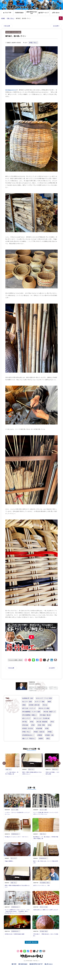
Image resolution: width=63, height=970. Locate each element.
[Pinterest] (29, 660)
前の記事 (7, 26)
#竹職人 (50, 732)
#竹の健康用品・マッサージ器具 (31, 711)
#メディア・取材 (39, 701)
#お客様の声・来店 (27, 698)
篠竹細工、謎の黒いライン (15, 36)
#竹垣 (31, 722)
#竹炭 (49, 725)
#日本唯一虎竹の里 (34, 705)
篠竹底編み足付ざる (10, 90)
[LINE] (33, 660)
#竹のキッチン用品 (44, 708)
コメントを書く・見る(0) (16, 660)
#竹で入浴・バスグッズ (28, 708)
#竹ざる (45, 705)
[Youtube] (41, 660)
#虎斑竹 (41, 738)
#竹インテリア (26, 718)
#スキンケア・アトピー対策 (44, 698)
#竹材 (32, 725)
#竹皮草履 (39, 728)
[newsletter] (55, 660)
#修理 (49, 701)
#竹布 (52, 722)
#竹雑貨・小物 (49, 735)
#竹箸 (46, 728)
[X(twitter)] (44, 660)
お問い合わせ (55, 12)
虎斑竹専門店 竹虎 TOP (31, 12)
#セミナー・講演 (27, 701)
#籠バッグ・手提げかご (28, 738)
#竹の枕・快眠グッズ (49, 711)
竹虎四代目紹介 (19, 12)
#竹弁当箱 (25, 725)
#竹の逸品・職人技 (45, 715)
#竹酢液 (39, 735)
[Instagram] (26, 660)
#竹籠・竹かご (33, 42)
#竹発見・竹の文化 (27, 728)
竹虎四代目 (32, 682)
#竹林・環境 (41, 725)
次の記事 (55, 26)
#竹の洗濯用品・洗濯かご (29, 715)
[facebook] (37, 660)
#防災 (48, 738)
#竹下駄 (24, 722)
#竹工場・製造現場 (42, 722)
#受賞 (24, 705)
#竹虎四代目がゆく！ (28, 735)
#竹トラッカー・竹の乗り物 (41, 718)
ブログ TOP (7, 12)
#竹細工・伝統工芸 (39, 732)
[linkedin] (51, 660)
